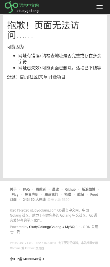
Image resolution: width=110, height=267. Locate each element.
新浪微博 (88, 189)
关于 (13, 189)
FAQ (26, 189)
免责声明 (31, 194)
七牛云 (15, 231)
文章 (43, 76)
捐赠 (67, 194)
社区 (33, 76)
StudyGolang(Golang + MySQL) (53, 226)
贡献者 (41, 189)
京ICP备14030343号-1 (27, 258)
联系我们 (51, 194)
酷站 (80, 194)
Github (70, 189)
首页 (24, 76)
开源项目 (57, 76)
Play (15, 194)
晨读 (55, 189)
